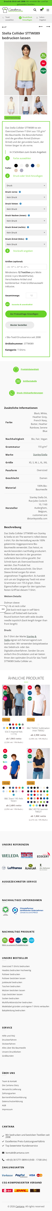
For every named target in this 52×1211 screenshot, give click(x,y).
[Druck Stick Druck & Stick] (26, 185)
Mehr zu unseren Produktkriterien (15, 945)
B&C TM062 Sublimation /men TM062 (38, 729)
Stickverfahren (9, 1043)
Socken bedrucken (10, 998)
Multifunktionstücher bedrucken (17, 1002)
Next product (47, 26)
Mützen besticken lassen (13, 990)
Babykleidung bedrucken (13, 1010)
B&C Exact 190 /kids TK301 (13, 799)
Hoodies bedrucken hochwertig (16, 970)
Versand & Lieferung (11, 1089)
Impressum (7, 1109)
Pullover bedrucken (11, 974)
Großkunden (8, 1055)
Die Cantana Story (10, 1085)
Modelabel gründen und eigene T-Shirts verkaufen (25, 1006)
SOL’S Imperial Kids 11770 (13, 732)
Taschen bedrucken (11, 986)
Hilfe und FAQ (8, 1035)
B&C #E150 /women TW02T (38, 810)
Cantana (20, 1206)
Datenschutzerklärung (12, 1101)
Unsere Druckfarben (11, 1051)
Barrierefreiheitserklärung (14, 1097)
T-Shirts (21, 349)
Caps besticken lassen (12, 994)
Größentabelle (30, 381)
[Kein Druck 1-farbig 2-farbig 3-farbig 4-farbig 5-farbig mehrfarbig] (26, 197)
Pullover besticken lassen (14, 978)
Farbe (8, 168)
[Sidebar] (3, 609)
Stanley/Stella (40, 454)
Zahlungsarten (9, 1093)
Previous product (40, 26)
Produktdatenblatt (30, 369)
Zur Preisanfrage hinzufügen (25, 314)
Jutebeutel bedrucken (12, 982)
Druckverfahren (9, 1039)
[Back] (4, 26)
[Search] (35, 10)
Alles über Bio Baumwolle (14, 1047)
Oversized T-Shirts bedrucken (16, 966)
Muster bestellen (19, 325)
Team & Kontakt (9, 1081)
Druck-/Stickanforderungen (30, 392)
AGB (4, 1105)
